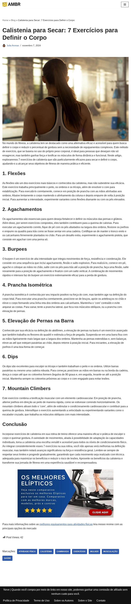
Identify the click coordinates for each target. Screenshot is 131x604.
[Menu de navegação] (125, 4)
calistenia (46, 551)
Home (5, 20)
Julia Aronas (13, 45)
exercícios (79, 551)
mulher (94, 551)
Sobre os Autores (63, 600)
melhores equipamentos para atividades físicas (66, 524)
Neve (7, 589)
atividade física (27, 551)
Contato (100, 600)
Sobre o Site (85, 600)
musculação (110, 551)
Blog (13, 20)
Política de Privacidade (16, 600)
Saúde (7, 558)
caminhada (63, 551)
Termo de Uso (42, 600)
